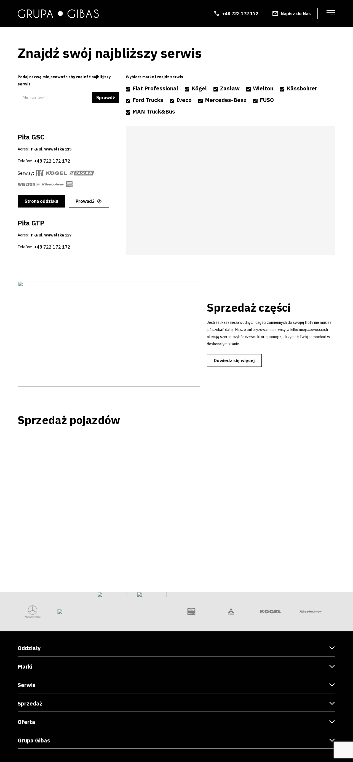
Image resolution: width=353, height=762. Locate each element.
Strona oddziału (41, 201)
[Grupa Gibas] (58, 13)
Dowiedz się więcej (234, 360)
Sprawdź (105, 97)
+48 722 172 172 (240, 13)
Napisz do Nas (296, 13)
